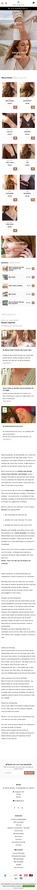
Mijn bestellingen (18, 859)
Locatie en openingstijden (18, 819)
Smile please (9, 224)
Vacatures (18, 839)
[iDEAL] (20, 875)
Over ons (18, 825)
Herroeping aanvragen (18, 856)
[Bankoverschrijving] (10, 875)
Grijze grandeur (9, 101)
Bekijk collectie (19, 78)
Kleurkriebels (27, 193)
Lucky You (9, 131)
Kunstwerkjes (9, 193)
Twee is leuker (10, 162)
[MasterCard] (31, 875)
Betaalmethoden (18, 833)
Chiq (27, 162)
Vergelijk (18, 864)
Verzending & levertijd (18, 842)
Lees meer (7, 363)
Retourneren (18, 836)
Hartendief (27, 131)
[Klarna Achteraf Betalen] (26, 875)
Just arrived (18, 27)
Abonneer (30, 773)
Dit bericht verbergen (28, 886)
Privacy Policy (18, 830)
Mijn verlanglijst (18, 862)
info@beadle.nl (19, 801)
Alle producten (18, 867)
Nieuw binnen (30, 490)
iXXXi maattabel (19, 822)
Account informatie (18, 853)
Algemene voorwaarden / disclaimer (18, 828)
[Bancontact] (16, 878)
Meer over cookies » (19, 888)
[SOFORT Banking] (15, 875)
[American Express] (5, 875)
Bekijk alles (15, 263)
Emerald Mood (27, 101)
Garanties (19, 845)
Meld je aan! (18, 250)
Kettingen (18, 57)
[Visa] (21, 878)
